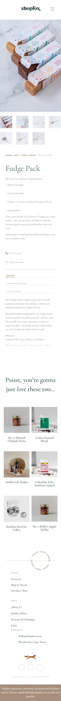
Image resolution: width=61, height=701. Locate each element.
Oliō (16, 534)
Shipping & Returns (17, 284)
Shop (16, 155)
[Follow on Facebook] (21, 667)
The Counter (15, 253)
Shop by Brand (19, 585)
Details (10, 276)
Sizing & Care (14, 292)
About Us (16, 607)
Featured (15, 579)
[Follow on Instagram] (30, 667)
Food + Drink (28, 155)
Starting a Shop (19, 590)
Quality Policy (19, 613)
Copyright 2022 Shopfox (39, 677)
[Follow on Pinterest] (40, 667)
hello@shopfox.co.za (30, 636)
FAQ (14, 625)
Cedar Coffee (44, 444)
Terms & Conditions (19, 677)
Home (9, 155)
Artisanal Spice (16, 444)
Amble (16, 486)
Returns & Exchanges (23, 619)
